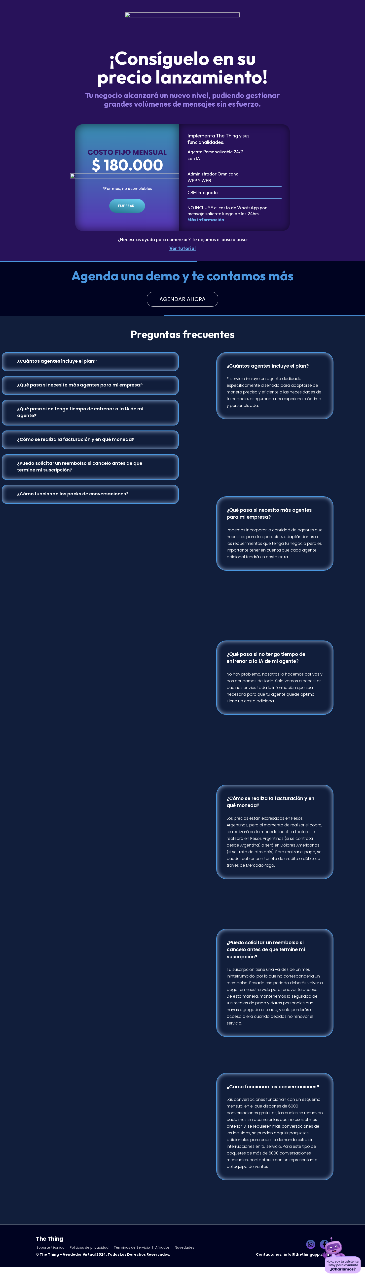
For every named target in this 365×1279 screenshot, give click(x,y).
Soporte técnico (50, 1247)
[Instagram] (310, 1244)
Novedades (184, 1247)
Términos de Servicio (132, 1247)
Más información (205, 219)
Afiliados (162, 1247)
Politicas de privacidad (89, 1247)
